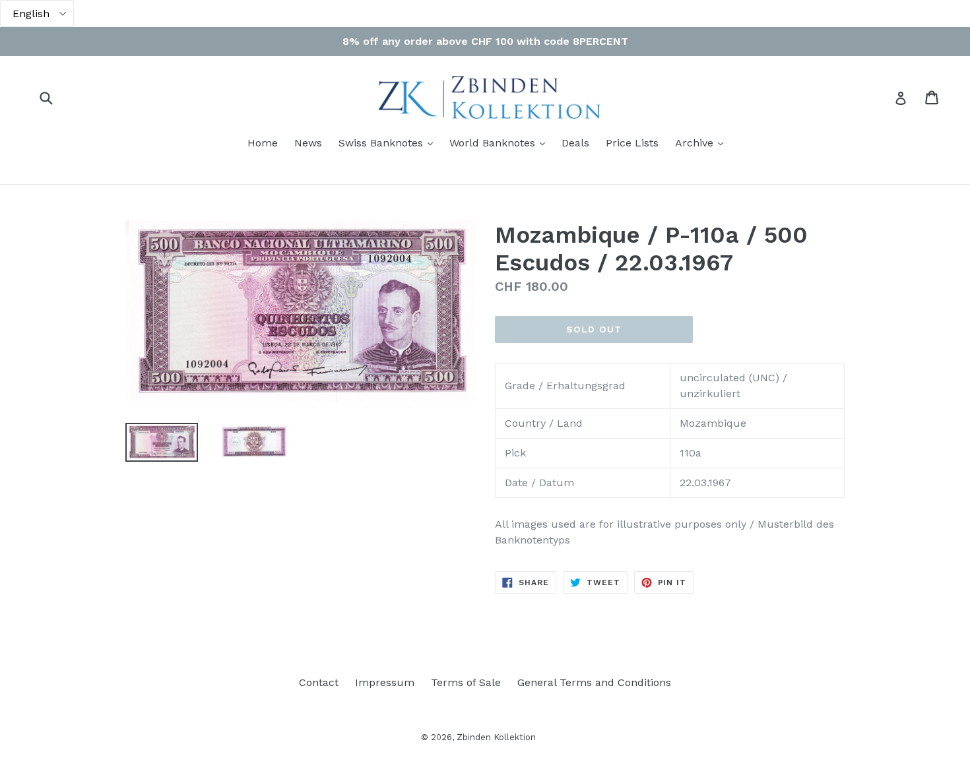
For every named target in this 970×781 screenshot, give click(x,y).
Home (262, 143)
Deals (575, 143)
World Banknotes (500, 142)
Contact (319, 682)
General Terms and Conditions (594, 682)
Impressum (384, 682)
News (308, 143)
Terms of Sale (466, 682)
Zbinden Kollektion (496, 737)
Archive (702, 142)
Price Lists (632, 143)
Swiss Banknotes (389, 142)
